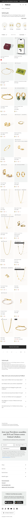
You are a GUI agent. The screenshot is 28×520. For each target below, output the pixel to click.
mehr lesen (23, 18)
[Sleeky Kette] (7, 249)
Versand (3, 482)
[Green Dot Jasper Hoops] (20, 96)
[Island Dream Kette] (20, 249)
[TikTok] (5, 509)
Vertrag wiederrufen (6, 485)
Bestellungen (5, 476)
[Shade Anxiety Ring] (20, 123)
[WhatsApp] (14, 509)
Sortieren (22, 34)
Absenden (23, 448)
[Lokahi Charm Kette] (7, 223)
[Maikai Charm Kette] (20, 198)
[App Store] (9, 502)
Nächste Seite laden (14, 347)
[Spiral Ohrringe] (20, 223)
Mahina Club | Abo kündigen (8, 487)
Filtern (3, 34)
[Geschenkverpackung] (7, 46)
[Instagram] (2, 509)
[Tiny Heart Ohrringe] (7, 276)
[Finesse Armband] (7, 301)
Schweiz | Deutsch (9, 512)
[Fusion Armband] (20, 328)
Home (3, 8)
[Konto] (23, 5)
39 (20, 352)
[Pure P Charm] (20, 301)
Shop (3, 465)
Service (3, 468)
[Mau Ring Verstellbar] (7, 123)
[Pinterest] (17, 509)
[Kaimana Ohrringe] (20, 148)
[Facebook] (8, 509)
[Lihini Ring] (7, 148)
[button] (20, 5)
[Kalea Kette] (20, 276)
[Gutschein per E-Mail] (20, 46)
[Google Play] (19, 502)
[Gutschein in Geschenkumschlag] (20, 71)
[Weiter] (24, 352)
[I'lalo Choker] (7, 328)
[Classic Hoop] (20, 173)
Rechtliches (5, 472)
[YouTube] (11, 509)
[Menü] (2, 4)
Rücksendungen (5, 480)
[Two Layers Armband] (7, 96)
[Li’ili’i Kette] (7, 198)
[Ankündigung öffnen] (14, 1)
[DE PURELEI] (7, 4)
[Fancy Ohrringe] (7, 173)
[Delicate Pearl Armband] (7, 71)
